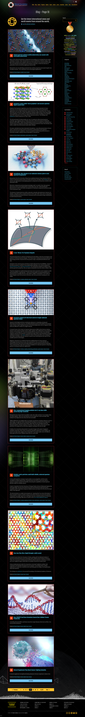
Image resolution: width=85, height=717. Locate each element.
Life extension (72, 47)
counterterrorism (68, 101)
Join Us (58, 4)
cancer (68, 41)
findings (46, 179)
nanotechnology (30, 349)
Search (75, 20)
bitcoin (71, 40)
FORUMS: (50, 708)
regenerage (72, 50)
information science (31, 500)
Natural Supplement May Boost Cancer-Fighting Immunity (30, 670)
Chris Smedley (69, 161)
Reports (47, 4)
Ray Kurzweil (67, 68)
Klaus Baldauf (69, 136)
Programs (43, 4)
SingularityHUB (68, 179)
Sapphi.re (26, 713)
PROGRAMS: (66, 706)
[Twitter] (69, 713)
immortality (68, 45)
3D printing (67, 63)
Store (70, 4)
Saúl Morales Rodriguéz (16, 72)
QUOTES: (65, 708)
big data (66, 84)
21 (37, 690)
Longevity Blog (68, 173)
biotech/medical (23, 436)
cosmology (67, 100)
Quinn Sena (68, 118)
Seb (67, 153)
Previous (16, 690)
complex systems (68, 97)
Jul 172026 (11, 56)
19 (33, 690)
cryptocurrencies (68, 103)
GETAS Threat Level (12, 704)
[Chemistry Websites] (70, 27)
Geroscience (67, 171)
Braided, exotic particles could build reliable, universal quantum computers (32, 475)
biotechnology (67, 40)
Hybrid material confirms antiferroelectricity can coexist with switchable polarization (31, 55)
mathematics (26, 279)
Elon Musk (67, 69)
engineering (26, 500)
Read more (31, 76)
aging (65, 35)
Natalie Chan (69, 147)
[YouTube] (74, 713)
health (67, 44)
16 (25, 690)
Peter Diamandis (68, 65)
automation (67, 82)
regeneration (67, 51)
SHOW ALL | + (66, 163)
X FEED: (21, 704)
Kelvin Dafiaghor (69, 126)
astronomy (67, 79)
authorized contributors (30, 24)
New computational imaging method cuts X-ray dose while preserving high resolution (30, 411)
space (66, 53)
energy (22, 574)
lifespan (65, 49)
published (12, 116)
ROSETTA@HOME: (22, 708)
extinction (70, 42)
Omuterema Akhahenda (68, 134)
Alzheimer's (69, 35)
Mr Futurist (67, 174)
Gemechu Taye (69, 124)
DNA (65, 66)
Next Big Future (68, 176)
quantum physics (28, 135)
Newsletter (62, 4)
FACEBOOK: (21, 702)
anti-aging (73, 35)
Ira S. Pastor (68, 159)
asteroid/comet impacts (69, 78)
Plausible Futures (68, 177)
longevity (70, 49)
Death (75, 41)
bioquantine (73, 36)
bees (65, 83)
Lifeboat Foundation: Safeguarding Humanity (17, 5)
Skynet (66, 71)
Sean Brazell (68, 149)
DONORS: (50, 704)
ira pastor (67, 47)
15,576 (41, 690)
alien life (66, 75)
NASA (73, 49)
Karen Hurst (68, 127)
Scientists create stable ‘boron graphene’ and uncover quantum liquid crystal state (31, 104)
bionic (66, 88)
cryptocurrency (71, 41)
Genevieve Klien (69, 112)
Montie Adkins (69, 158)
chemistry (22, 349)
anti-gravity (67, 76)
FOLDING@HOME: (52, 706)
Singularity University (69, 70)
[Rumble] (76, 713)
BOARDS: (65, 704)
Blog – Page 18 (42, 12)
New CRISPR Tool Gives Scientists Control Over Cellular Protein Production (31, 618)
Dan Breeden (68, 120)
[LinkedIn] (72, 713)
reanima (68, 50)
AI (67, 35)
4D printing (67, 64)
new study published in (41, 497)
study (23, 334)
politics (66, 50)
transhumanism (68, 54)
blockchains (67, 93)
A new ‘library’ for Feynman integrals (24, 253)
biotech (73, 38)
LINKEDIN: (50, 702)
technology (73, 53)
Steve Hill (68, 150)
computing (22, 279)
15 (23, 690)
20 (35, 690)
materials (22, 72)
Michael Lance (69, 155)
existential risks (66, 42)
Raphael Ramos (69, 145)
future (73, 42)
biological (67, 87)
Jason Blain (68, 156)
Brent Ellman (68, 152)
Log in (24, 24)
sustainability (69, 53)
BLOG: (35, 704)
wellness (73, 54)
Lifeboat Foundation (15, 713)
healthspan (71, 44)
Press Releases (74, 4)
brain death (65, 41)
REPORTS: (36, 706)
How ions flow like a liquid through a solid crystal (27, 553)
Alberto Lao (68, 142)
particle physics (23, 135)
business (66, 94)
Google (64, 44)
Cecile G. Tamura (69, 138)
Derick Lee (68, 141)
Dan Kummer (69, 132)
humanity (76, 44)
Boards (39, 4)
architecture (67, 77)
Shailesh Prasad (69, 121)
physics (30, 279)
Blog (36, 4)
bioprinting (67, 89)
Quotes (66, 4)
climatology (67, 96)
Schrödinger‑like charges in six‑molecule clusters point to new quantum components (31, 174)
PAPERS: (36, 708)
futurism (75, 42)
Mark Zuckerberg (68, 72)
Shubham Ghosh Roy (70, 117)
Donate (54, 4)
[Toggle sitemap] (74, 1)
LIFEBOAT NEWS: (37, 702)
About (33, 4)
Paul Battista (69, 123)
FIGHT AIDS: (22, 706)
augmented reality (68, 81)
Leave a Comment (26, 72)
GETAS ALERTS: (66, 702)
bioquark (68, 38)
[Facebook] (67, 713)
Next (47, 690)
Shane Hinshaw (69, 144)
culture (74, 41)
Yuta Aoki (68, 139)
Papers (50, 4)
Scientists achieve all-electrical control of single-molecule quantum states (30, 318)
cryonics (66, 102)
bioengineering (68, 85)
